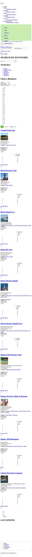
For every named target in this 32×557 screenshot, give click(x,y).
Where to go (9, 47)
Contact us (6, 544)
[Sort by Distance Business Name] (5, 82)
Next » (5, 516)
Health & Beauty (8, 21)
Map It (4, 165)
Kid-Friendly (9, 415)
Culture (5, 18)
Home (2, 54)
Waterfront (8, 299)
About (5, 543)
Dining (5, 13)
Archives (6, 548)
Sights (5, 7)
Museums (8, 411)
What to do (3, 47)
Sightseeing (6, 75)
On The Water (16, 225)
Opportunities (7, 547)
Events (5, 6)
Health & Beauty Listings (13, 22)
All (4, 87)
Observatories (9, 295)
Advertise (6, 545)
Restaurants (6, 72)
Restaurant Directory (11, 14)
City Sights (6, 412)
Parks (14, 145)
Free (7, 147)
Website (2, 164)
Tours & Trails (9, 145)
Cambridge (23, 487)
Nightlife (6, 15)
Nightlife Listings (11, 17)
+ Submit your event (5, 51)
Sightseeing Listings (11, 9)
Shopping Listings (11, 11)
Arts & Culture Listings (12, 19)
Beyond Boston (24, 225)
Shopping (6, 10)
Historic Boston (9, 369)
